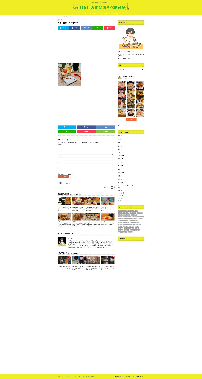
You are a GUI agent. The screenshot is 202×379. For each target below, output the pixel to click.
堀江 (131, 222)
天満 (137, 222)
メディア (121, 193)
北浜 (127, 222)
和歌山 (120, 172)
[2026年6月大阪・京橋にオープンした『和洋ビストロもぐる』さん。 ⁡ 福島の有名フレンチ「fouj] (131, 103)
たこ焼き (135, 210)
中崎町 (134, 218)
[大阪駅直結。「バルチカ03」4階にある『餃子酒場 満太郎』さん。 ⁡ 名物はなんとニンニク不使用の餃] (140, 103)
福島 (120, 230)
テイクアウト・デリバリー (125, 185)
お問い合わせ (116, 13)
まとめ (120, 182)
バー (129, 216)
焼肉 (132, 228)
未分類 (120, 200)
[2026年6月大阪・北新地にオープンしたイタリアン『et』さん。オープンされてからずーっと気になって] (140, 113)
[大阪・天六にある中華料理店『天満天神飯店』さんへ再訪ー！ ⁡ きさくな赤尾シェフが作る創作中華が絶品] (140, 85)
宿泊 (120, 190)
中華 (120, 220)
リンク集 (99, 13)
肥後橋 (126, 230)
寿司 (132, 224)
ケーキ (120, 214)
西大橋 (137, 230)
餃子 (130, 232)
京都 (120, 155)
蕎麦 (132, 230)
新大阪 (131, 226)
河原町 (126, 228)
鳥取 (120, 179)
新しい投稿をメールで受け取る (66, 174)
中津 (140, 218)
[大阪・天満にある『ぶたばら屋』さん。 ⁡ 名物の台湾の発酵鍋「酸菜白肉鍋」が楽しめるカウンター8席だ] (122, 85)
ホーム (84, 13)
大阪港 (120, 142)
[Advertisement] (86, 47)
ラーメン (140, 216)
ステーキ (133, 214)
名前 (59, 156)
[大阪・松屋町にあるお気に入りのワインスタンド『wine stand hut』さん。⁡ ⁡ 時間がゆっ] (140, 94)
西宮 (120, 232)
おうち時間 (121, 198)
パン (134, 216)
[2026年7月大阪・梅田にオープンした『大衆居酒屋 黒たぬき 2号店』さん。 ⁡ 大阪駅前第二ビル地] (131, 113)
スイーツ (127, 214)
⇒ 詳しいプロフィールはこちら (126, 58)
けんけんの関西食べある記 (128, 376)
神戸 (137, 228)
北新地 (120, 222)
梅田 (120, 228)
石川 (120, 162)
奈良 (120, 165)
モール (120, 195)
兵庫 (120, 159)
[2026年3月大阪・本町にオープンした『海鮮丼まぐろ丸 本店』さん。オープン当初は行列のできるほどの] (122, 94)
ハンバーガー (122, 216)
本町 (137, 226)
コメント (60, 144)
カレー (139, 212)
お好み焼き (127, 210)
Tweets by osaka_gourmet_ (125, 126)
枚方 (119, 146)
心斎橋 (125, 226)
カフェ (133, 212)
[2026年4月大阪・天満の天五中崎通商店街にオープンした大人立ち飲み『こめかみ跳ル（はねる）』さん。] (131, 85)
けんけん (70, 238)
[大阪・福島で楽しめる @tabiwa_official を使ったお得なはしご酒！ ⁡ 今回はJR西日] (131, 94)
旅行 (120, 188)
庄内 (120, 226)
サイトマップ (107, 13)
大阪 (120, 152)
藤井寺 (120, 139)
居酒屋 (137, 224)
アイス (127, 212)
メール (60, 162)
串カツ (126, 220)
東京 (120, 176)
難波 (125, 232)
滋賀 (120, 169)
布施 (119, 149)
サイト (59, 168)
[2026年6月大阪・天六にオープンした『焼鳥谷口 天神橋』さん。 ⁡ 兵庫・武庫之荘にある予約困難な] (122, 113)
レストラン (121, 218)
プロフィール (92, 13)
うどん (120, 210)
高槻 (119, 136)
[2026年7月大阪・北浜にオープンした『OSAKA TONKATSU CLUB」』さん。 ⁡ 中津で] (122, 103)
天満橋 (120, 224)
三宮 (128, 218)
